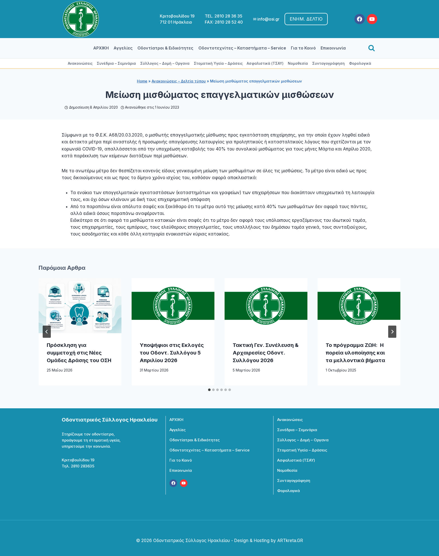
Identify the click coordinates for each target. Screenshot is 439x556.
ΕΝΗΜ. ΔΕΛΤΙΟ (306, 19)
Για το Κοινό (303, 47)
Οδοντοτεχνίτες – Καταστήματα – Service (242, 47)
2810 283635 (82, 466)
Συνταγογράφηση (328, 63)
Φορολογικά (360, 63)
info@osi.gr (268, 19)
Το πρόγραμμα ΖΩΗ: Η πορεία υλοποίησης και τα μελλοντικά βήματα (355, 352)
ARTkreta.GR (290, 540)
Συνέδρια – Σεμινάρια (116, 63)
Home (142, 81)
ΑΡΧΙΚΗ (101, 47)
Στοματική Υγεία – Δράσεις (218, 63)
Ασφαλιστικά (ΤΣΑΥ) (265, 63)
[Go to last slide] (47, 332)
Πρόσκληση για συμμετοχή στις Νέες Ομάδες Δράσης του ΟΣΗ (79, 352)
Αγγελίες (123, 47)
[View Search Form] (371, 48)
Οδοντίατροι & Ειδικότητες (165, 47)
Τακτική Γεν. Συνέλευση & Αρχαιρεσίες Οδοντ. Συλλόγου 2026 (266, 352)
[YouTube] (372, 19)
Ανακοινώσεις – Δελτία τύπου (179, 81)
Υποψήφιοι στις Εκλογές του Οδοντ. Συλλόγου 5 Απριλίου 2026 (172, 352)
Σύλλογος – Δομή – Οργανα (165, 63)
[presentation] (80, 305)
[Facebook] (359, 19)
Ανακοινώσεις (80, 63)
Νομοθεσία (298, 63)
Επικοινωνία (333, 47)
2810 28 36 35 (228, 16)
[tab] (209, 390)
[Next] (392, 332)
